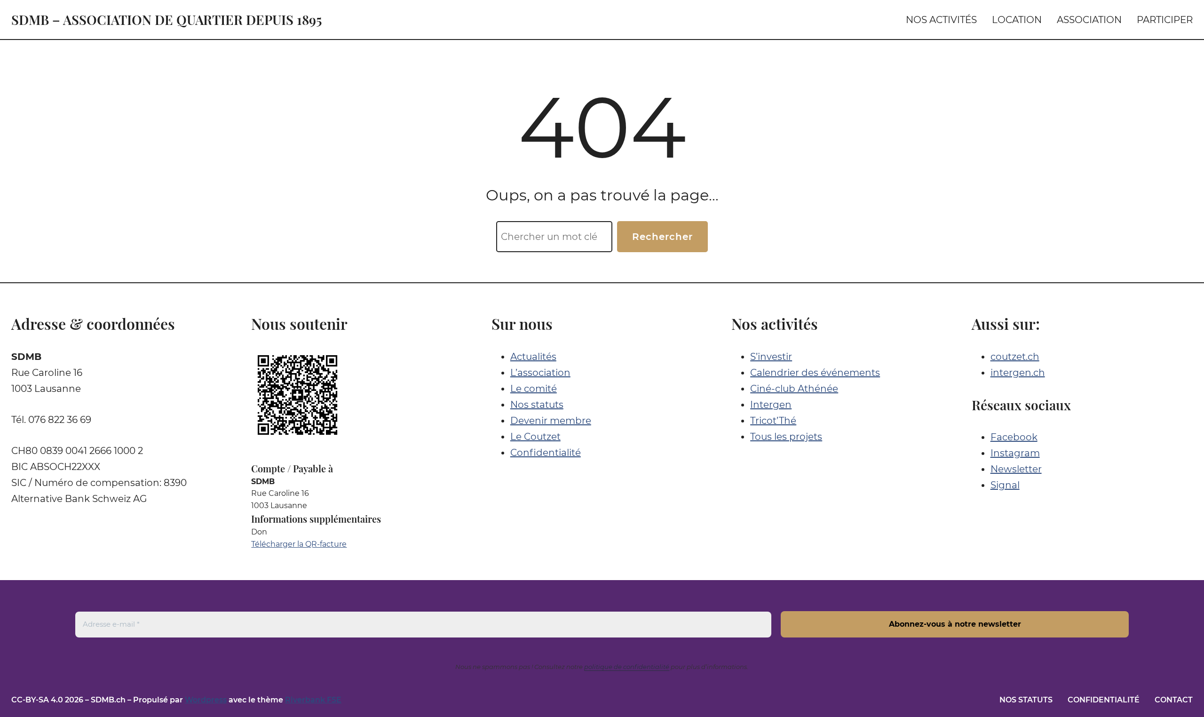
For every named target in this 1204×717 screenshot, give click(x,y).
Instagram (1015, 453)
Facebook (1014, 437)
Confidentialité (545, 452)
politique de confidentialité (626, 666)
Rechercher (662, 236)
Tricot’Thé (773, 420)
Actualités (533, 356)
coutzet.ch (1014, 356)
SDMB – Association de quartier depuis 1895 (166, 19)
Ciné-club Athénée (794, 388)
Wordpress (206, 699)
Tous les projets (786, 436)
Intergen (771, 404)
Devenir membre (550, 420)
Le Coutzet (535, 436)
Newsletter (1016, 469)
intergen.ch (1017, 372)
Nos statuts (536, 404)
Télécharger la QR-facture (299, 544)
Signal (1005, 485)
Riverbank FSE (313, 699)
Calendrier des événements (815, 372)
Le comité (533, 388)
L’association (540, 372)
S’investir (771, 356)
